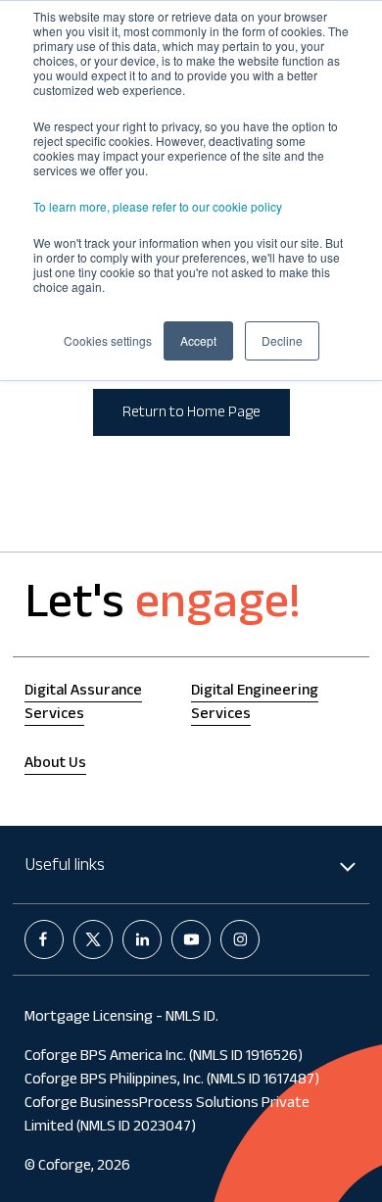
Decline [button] (282, 340)
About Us (55, 764)
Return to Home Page (191, 414)
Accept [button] (198, 340)
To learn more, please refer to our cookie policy (157, 206)
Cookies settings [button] (108, 340)
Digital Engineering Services (254, 704)
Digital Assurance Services (83, 704)
